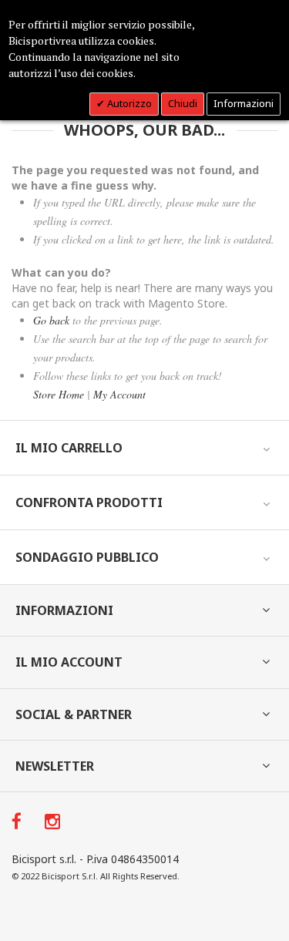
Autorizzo (128, 103)
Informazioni (243, 103)
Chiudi (182, 103)
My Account (119, 394)
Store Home (58, 394)
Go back (51, 320)
